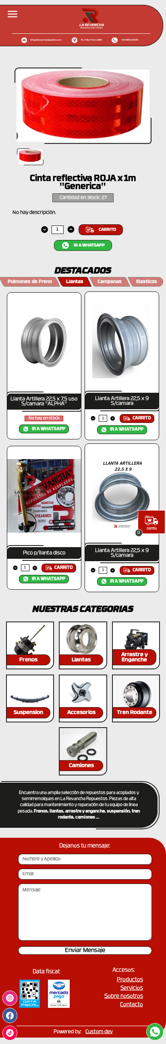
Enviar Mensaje (85, 951)
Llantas (74, 281)
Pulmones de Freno (30, 281)
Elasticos (146, 281)
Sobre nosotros (123, 996)
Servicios (131, 988)
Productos (130, 979)
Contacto (131, 1004)
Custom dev (99, 1032)
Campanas (110, 281)
